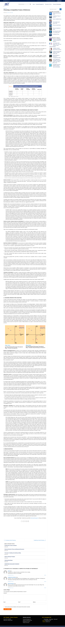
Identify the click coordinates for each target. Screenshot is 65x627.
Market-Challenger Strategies (10, 556)
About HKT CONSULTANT (8, 620)
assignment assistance (12, 577)
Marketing (5, 8)
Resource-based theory (57, 25)
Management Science (26, 621)
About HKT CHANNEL (7, 619)
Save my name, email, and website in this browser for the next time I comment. (17, 606)
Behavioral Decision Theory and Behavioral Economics (14, 549)
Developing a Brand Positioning (10, 540)
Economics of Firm (48, 4)
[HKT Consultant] (10, 4)
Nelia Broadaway (11, 583)
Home (34, 4)
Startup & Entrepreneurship (27, 620)
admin (12, 12)
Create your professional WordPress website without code (57, 52)
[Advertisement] (25, 531)
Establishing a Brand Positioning (39, 540)
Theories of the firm (26, 622)
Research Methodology (57, 4)
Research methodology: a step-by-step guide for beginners (57, 40)
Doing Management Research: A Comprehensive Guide (56, 56)
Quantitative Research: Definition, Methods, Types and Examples (57, 65)
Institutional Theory (56, 34)
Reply (45, 581)
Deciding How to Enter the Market (11, 545)
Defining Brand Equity (8, 560)
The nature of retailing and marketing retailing (13, 552)
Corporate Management (40, 4)
